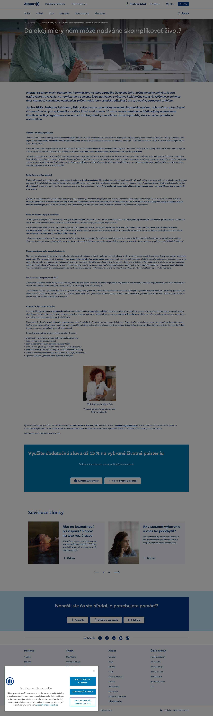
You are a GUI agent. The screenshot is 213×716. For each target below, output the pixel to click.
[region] (51, 688)
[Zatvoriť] (93, 671)
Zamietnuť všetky (82, 691)
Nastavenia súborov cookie (82, 702)
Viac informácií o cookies (47, 705)
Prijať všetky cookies (82, 681)
